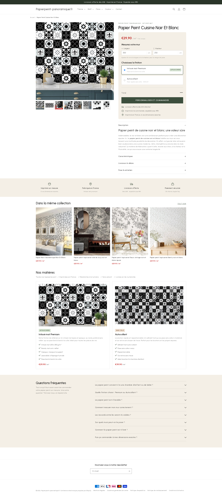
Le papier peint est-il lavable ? (108, 400)
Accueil (32, 17)
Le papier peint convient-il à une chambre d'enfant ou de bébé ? (124, 385)
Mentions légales (99, 490)
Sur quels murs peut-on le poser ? (110, 422)
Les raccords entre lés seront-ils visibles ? (113, 415)
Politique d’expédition (137, 490)
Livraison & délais (126, 163)
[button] (81, 9)
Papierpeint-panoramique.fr (50, 490)
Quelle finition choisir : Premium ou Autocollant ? (116, 392)
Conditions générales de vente (117, 490)
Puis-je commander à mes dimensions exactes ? (116, 437)
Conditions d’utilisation (176, 490)
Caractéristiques (125, 156)
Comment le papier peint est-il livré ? (111, 430)
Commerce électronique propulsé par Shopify (76, 490)
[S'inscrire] (129, 471)
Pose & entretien (125, 170)
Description (123, 125)
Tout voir (181, 204)
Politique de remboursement (157, 490)
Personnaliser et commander (152, 100)
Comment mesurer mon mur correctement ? (114, 407)
